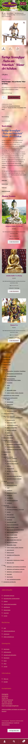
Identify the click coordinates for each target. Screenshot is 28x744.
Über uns (6, 679)
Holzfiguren (9, 495)
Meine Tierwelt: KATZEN (12, 537)
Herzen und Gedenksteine (12, 524)
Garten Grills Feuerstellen (9, 378)
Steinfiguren (6, 505)
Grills (8, 387)
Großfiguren (9, 490)
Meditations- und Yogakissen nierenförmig (16, 566)
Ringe (8, 473)
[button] (24, 22)
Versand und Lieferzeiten (10, 655)
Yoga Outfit (9, 574)
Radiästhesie (10, 435)
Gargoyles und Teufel (11, 522)
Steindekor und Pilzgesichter (13, 555)
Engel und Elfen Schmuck (12, 463)
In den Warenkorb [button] (14, 242)
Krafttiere (9, 466)
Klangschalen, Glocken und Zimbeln (15, 408)
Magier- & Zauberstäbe (12, 427)
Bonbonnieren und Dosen (12, 442)
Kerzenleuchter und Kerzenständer (14, 444)
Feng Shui (5, 369)
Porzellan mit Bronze (8, 440)
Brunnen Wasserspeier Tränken (14, 380)
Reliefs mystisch (10, 552)
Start (4, 13)
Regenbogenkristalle (11, 376)
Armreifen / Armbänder (12, 461)
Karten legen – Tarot (11, 422)
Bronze (9, 107)
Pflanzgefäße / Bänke (11, 390)
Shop (4, 367)
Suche (14, 741)
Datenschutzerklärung (9, 631)
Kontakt (6, 682)
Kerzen (8, 399)
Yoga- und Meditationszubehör (14, 579)
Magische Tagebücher (11, 430)
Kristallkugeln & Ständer (12, 425)
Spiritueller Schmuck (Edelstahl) (14, 478)
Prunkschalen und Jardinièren (13, 447)
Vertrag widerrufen (14, 730)
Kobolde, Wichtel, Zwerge (12, 527)
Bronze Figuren (10, 13)
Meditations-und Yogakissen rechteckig (15, 569)
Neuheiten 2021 (6, 357)
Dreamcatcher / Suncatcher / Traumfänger (16, 371)
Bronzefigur (14, 107)
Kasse (5, 660)
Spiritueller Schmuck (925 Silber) (14, 476)
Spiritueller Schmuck (8, 457)
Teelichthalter (10, 404)
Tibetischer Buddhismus (12, 500)
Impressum (6, 634)
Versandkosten (7, 79)
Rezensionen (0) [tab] (6, 121)
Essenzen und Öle (11, 420)
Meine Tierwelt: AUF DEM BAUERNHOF (15, 529)
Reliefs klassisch (10, 550)
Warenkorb (6, 658)
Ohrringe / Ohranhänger (12, 471)
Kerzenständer (10, 402)
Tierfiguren (9, 503)
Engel (8, 488)
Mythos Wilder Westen (8, 437)
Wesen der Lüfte (10, 562)
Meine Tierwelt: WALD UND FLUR (14, 540)
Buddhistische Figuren (12, 485)
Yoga (4, 565)
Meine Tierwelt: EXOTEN (12, 532)
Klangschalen (6, 407)
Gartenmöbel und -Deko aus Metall (11, 395)
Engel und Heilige (11, 517)
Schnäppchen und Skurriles (9, 582)
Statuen (5, 481)
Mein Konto (6, 649)
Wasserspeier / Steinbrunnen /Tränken (15, 560)
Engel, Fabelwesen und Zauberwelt (14, 417)
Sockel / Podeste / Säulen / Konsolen (15, 393)
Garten (8, 385)
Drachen (9, 512)
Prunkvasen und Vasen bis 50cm (14, 449)
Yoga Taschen (10, 577)
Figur (25, 107)
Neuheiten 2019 (6, 362)
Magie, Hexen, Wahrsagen (9, 416)
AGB (5, 628)
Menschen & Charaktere (12, 542)
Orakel (8, 432)
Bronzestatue (20, 107)
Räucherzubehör (7, 452)
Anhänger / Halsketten (12, 458)
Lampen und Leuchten (8, 413)
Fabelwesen (9, 519)
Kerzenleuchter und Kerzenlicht (10, 398)
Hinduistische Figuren (12, 493)
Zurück (5, 616)
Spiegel (5, 454)
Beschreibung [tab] (5, 116)
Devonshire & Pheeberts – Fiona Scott (15, 509)
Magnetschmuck (10, 468)
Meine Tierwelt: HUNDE (12, 535)
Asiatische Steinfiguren (12, 507)
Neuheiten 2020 (6, 359)
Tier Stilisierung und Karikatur (13, 106)
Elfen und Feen (10, 514)
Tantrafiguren (10, 498)
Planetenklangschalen (12, 411)
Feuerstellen (9, 382)
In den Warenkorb (14, 97)
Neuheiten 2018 (6, 364)
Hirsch (3, 109)
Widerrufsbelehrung (9, 637)
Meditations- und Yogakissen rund (14, 571)
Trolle (8, 557)
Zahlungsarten (7, 652)
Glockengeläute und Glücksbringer (14, 373)
